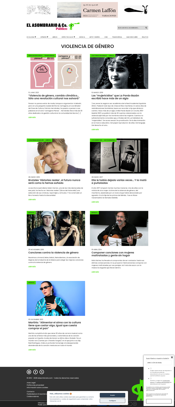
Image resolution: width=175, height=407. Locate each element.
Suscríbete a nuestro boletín (157, 358)
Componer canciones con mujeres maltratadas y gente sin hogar (113, 254)
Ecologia (30, 37)
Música (82, 37)
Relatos (145, 37)
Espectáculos (67, 37)
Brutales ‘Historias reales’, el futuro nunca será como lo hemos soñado (54, 181)
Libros (54, 37)
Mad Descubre (132, 37)
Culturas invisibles (99, 56)
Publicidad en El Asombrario (38, 394)
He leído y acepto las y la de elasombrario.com (160, 382)
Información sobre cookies (37, 387)
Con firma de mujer (36, 140)
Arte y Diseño (94, 37)
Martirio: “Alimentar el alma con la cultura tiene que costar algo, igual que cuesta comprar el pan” (54, 325)
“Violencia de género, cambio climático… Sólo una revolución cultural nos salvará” (54, 97)
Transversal (117, 37)
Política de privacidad (35, 385)
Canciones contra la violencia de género (53, 252)
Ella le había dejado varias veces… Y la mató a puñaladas (119, 181)
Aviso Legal (31, 383)
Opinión (43, 37)
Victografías (109, 140)
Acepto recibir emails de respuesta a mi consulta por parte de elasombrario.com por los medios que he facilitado (160, 373)
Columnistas (97, 140)
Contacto (30, 391)
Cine (106, 37)
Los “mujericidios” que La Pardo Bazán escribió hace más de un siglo (115, 97)
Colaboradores (33, 396)
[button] (53, 26)
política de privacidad (163, 382)
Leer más (32, 117)
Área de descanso (35, 56)
